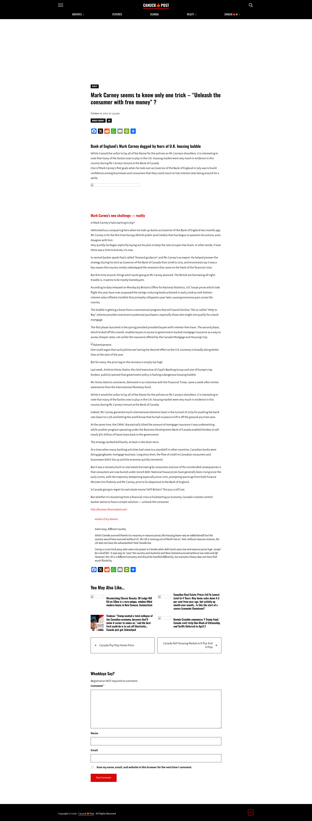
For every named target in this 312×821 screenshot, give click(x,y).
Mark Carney (98, 120)
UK (109, 120)
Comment (97, 685)
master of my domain (106, 519)
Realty (94, 86)
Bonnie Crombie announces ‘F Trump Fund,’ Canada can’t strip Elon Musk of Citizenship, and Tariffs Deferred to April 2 (196, 623)
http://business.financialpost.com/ (109, 509)
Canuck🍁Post (156, 5)
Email (94, 750)
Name (94, 733)
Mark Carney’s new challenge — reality (118, 215)
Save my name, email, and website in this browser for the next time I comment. (144, 767)
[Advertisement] (156, 51)
